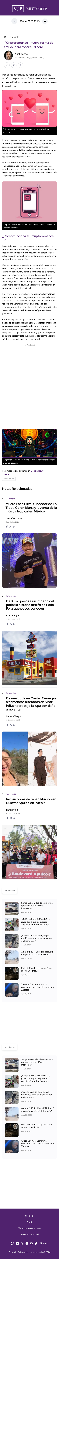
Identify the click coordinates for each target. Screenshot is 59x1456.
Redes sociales (9, 478)
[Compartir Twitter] (13, 65)
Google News (37, 470)
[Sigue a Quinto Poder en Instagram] (26, 1243)
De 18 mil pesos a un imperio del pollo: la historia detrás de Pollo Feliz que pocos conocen (30, 605)
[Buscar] (14, 21)
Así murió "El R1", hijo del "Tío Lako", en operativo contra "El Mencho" (37, 953)
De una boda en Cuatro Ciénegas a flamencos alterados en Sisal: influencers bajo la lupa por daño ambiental (31, 703)
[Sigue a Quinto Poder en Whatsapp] (12, 1243)
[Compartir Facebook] (7, 65)
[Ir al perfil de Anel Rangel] (8, 55)
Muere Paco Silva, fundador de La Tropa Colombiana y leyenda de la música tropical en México (31, 507)
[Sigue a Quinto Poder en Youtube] (31, 1243)
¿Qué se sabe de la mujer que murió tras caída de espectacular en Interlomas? (36, 938)
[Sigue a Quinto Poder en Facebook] (17, 1243)
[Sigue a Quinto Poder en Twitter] (22, 1243)
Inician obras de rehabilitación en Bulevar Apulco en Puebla (31, 801)
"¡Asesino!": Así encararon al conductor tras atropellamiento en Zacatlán (37, 987)
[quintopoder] (29, 8)
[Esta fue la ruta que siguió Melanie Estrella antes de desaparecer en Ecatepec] (12, 973)
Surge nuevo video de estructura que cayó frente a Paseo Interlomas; (37, 905)
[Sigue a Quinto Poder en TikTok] (36, 1243)
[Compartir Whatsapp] (20, 65)
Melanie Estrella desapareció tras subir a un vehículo (36, 969)
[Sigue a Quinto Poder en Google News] (43, 1243)
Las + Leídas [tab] (9, 890)
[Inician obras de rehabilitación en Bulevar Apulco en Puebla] (29, 852)
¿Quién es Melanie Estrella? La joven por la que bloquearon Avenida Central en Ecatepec (35, 922)
